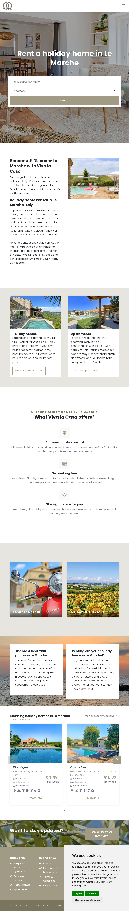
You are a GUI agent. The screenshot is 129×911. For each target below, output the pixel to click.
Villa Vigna (20, 767)
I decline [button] (91, 893)
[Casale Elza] (93, 743)
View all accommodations (100, 716)
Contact (48, 863)
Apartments (20, 889)
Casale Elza (78, 767)
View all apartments (86, 370)
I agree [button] (78, 893)
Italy (24, 181)
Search (64, 100)
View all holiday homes (29, 370)
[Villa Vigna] (36, 743)
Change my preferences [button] (87, 900)
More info (36, 798)
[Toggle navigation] (123, 6)
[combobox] (64, 91)
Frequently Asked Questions (20, 867)
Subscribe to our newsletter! (102, 834)
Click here (86, 688)
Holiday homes (22, 884)
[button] (64, 810)
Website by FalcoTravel (48, 905)
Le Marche (19, 185)
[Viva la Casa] (7, 6)
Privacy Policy (50, 885)
